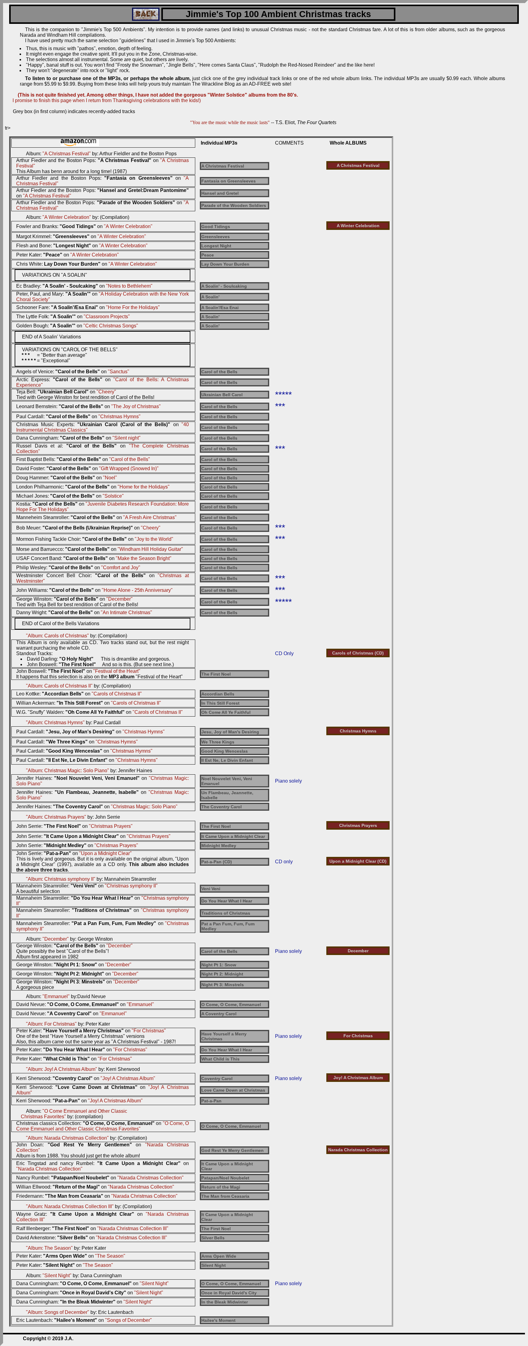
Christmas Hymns (358, 730)
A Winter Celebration (358, 225)
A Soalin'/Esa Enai (220, 307)
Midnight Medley (218, 845)
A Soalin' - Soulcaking (224, 286)
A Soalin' (210, 296)
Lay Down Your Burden (225, 264)
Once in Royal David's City (229, 1292)
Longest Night (216, 245)
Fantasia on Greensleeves (228, 181)
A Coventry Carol (219, 1013)
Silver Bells (213, 1237)
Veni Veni (210, 888)
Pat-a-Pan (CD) (216, 861)
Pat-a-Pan (211, 1100)
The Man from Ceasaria (225, 1196)
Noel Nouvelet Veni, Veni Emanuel (226, 781)
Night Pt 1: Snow (218, 964)
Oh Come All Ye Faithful (226, 712)
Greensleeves (215, 236)
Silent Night (213, 1265)
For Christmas (358, 1035)
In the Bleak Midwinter (224, 1302)
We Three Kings (217, 741)
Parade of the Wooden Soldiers (233, 205)
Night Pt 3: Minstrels (222, 984)
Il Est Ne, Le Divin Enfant (227, 760)
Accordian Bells (217, 693)
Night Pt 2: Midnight (222, 974)
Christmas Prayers (358, 825)
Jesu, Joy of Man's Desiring (230, 731)
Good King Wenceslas (224, 751)
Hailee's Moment (218, 1320)
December (358, 950)
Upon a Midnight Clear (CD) (358, 861)
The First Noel (216, 674)
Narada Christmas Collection (358, 1149)
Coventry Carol (217, 1078)
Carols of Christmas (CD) (358, 653)
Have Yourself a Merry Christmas (224, 1036)
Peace (207, 255)
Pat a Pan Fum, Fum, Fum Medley (228, 926)
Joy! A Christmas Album (358, 1077)
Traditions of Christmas (225, 913)
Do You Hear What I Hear (226, 900)
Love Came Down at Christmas (233, 1090)
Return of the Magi (220, 1187)
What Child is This (220, 1059)
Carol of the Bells (219, 371)
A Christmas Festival (222, 166)
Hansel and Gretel (220, 193)
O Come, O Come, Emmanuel (231, 1004)
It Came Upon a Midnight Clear (233, 836)
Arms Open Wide (218, 1256)
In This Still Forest (220, 703)
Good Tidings (215, 226)
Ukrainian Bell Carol (222, 394)
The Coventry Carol (221, 806)
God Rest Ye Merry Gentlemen (232, 1150)
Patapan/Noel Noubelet (225, 1177)
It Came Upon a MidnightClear (227, 1166)
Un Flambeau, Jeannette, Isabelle (227, 795)
